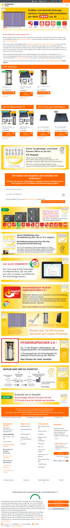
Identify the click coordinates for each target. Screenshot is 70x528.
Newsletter (41, 434)
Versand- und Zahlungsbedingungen (26, 438)
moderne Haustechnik (11, 41)
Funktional (7, 526)
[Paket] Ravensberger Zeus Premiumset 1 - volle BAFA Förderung (25, 87)
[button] (6, 19)
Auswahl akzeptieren (58, 508)
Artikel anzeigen (8, 92)
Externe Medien (27, 524)
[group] (8, 77)
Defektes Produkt (25, 426)
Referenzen (41, 443)
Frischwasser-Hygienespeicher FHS (6, 87)
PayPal (37, 524)
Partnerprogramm (25, 434)
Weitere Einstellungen (17, 526)
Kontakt (61, 480)
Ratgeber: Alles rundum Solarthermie (42, 438)
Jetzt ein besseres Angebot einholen (52, 201)
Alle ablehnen (58, 505)
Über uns (40, 446)
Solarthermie (41, 467)
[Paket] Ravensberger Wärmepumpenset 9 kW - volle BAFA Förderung (26, 127)
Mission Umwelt (42, 431)
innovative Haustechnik (25, 39)
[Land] (49, 1)
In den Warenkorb (26, 94)
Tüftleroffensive (42, 464)
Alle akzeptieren (58, 501)
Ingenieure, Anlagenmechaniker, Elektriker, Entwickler (41, 44)
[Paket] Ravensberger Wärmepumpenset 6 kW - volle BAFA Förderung (8, 127)
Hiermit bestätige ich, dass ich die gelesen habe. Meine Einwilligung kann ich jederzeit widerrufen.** (61, 446)
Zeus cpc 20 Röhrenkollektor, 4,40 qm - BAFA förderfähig (61, 127)
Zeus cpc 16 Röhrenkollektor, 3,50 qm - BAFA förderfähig (43, 127)
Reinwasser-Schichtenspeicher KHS (43, 87)
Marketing (16, 524)
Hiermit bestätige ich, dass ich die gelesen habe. (26, 199)
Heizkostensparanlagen (22, 58)
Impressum (26, 480)
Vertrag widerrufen (9, 480)
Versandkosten (5, 96)
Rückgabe (23, 443)
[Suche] (56, 1)
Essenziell (6, 524)
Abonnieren (61, 453)
